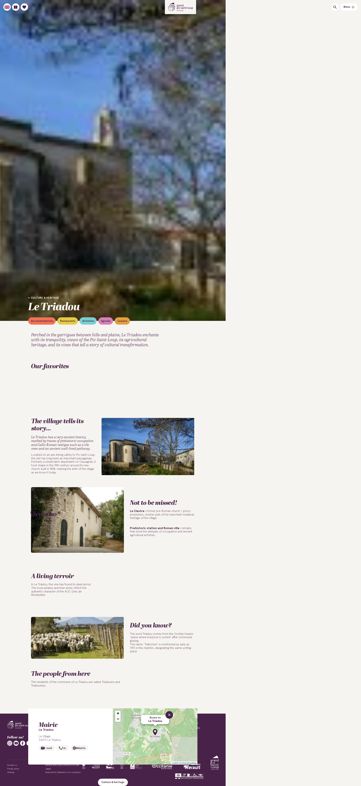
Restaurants (67, 321)
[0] (24, 7)
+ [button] (118, 713)
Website (81, 748)
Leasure (122, 321)
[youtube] (16, 743)
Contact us (12, 765)
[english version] (7, 7)
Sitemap (10, 772)
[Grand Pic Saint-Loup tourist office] (180, 7)
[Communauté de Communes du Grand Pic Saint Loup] (215, 763)
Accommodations (42, 321)
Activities (88, 321)
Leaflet (175, 762)
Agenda (105, 321)
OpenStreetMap (189, 762)
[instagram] (9, 743)
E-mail (48, 748)
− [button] (118, 719)
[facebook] (22, 743)
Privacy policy (13, 769)
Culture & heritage (45, 298)
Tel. (64, 748)
